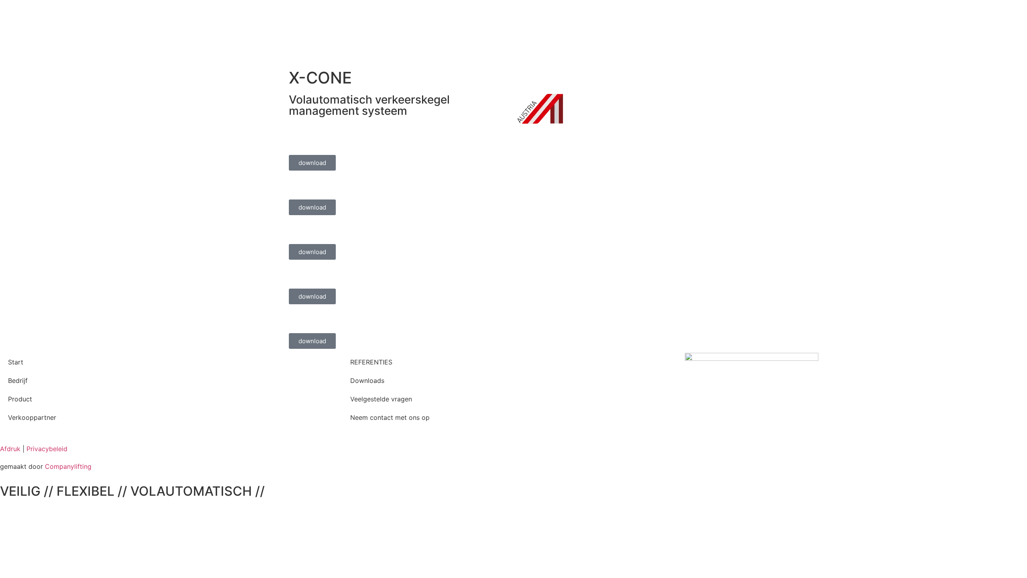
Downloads (367, 381)
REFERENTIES (371, 362)
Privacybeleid (46, 449)
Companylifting (68, 466)
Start (15, 362)
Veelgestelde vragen (381, 399)
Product (20, 399)
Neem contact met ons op (390, 417)
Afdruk (10, 449)
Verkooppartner (32, 417)
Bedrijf (18, 381)
